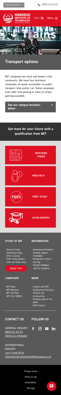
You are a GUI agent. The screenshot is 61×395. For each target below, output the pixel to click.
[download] (16, 14)
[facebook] (33, 328)
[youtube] (46, 328)
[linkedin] (53, 328)
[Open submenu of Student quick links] (22, 5)
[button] (30, 107)
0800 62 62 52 (14, 332)
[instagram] (40, 328)
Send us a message (16, 336)
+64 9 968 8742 (14, 353)
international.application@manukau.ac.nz (28, 357)
